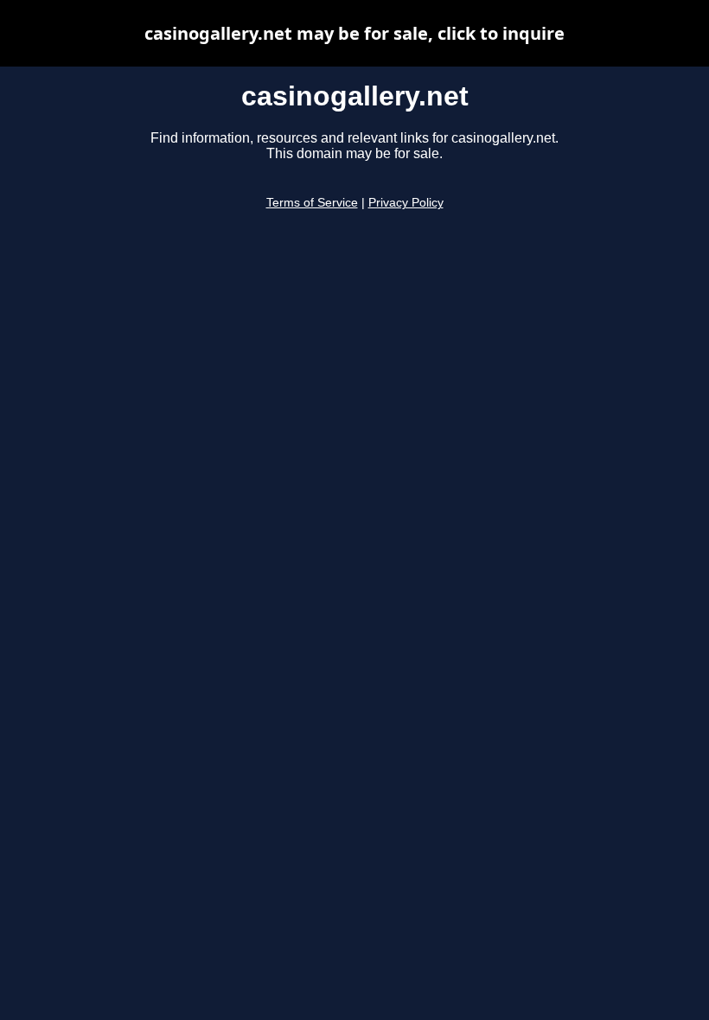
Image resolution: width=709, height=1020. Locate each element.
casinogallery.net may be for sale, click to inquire (354, 33)
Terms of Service (312, 202)
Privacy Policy (406, 202)
